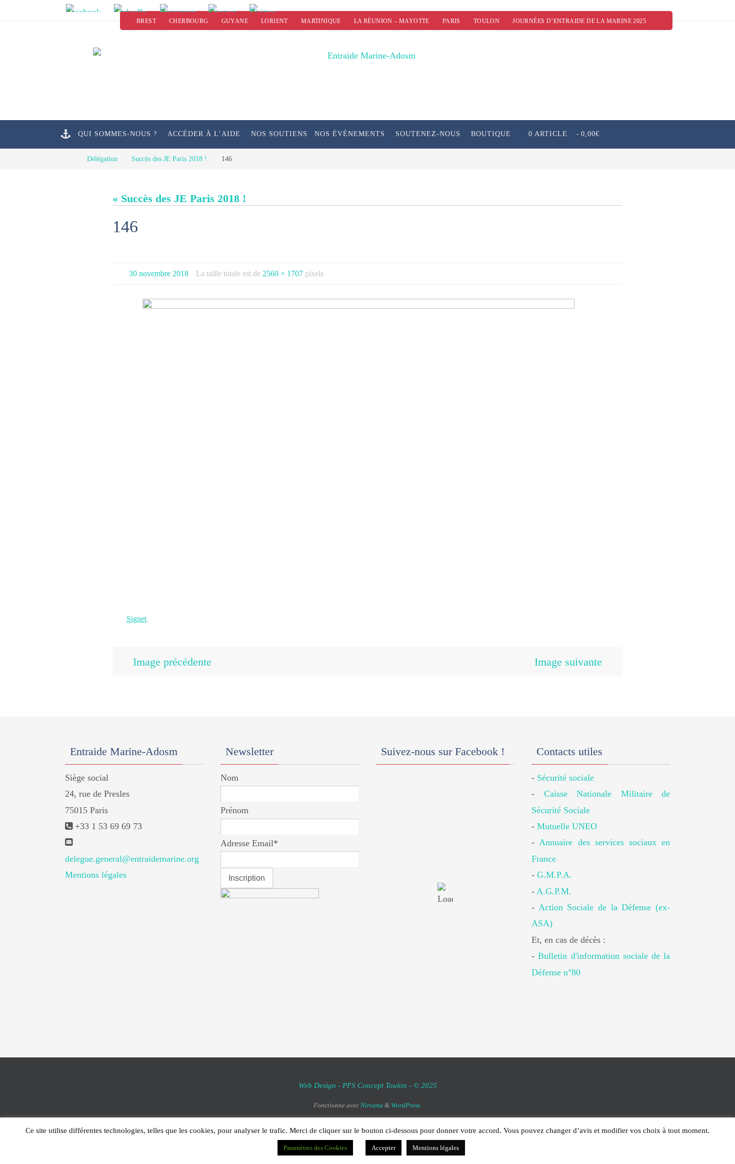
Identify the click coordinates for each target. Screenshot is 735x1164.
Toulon (487, 21)
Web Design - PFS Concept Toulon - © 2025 (367, 1085)
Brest (146, 21)
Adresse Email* (249, 843)
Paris (451, 21)
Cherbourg (188, 21)
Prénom (234, 810)
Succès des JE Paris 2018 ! (169, 159)
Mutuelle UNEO (567, 826)
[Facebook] (87, 8)
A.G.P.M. (554, 891)
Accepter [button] (384, 1147)
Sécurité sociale (565, 778)
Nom (229, 778)
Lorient (274, 21)
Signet (136, 619)
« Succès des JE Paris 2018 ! (179, 198)
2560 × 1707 (282, 273)
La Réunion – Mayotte (392, 21)
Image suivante (568, 662)
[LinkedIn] (134, 8)
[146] (367, 449)
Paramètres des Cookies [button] (315, 1147)
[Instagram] (181, 8)
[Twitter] (266, 8)
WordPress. (406, 1105)
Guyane (235, 21)
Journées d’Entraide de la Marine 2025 (579, 21)
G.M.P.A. (554, 875)
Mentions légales (95, 875)
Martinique (321, 21)
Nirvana (371, 1105)
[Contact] (226, 8)
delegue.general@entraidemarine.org (132, 859)
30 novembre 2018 (158, 273)
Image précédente (172, 662)
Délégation (102, 159)
